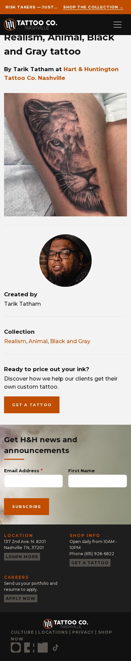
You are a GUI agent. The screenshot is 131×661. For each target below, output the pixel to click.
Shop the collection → (93, 7)
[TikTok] (55, 647)
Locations (53, 632)
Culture (22, 632)
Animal (38, 341)
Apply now (21, 598)
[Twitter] (43, 647)
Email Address (21, 470)
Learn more (22, 556)
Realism (15, 341)
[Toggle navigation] (117, 24)
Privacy (83, 632)
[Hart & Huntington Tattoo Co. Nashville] (33, 25)
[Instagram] (16, 647)
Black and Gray (70, 341)
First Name (81, 470)
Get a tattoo (31, 404)
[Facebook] (29, 647)
